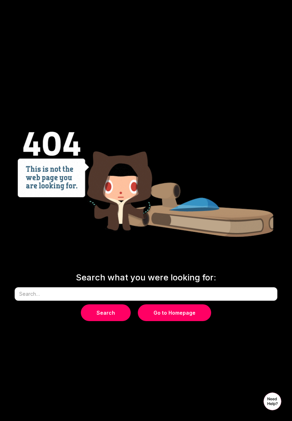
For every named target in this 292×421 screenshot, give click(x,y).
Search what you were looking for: (146, 277)
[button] (272, 401)
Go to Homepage (174, 313)
